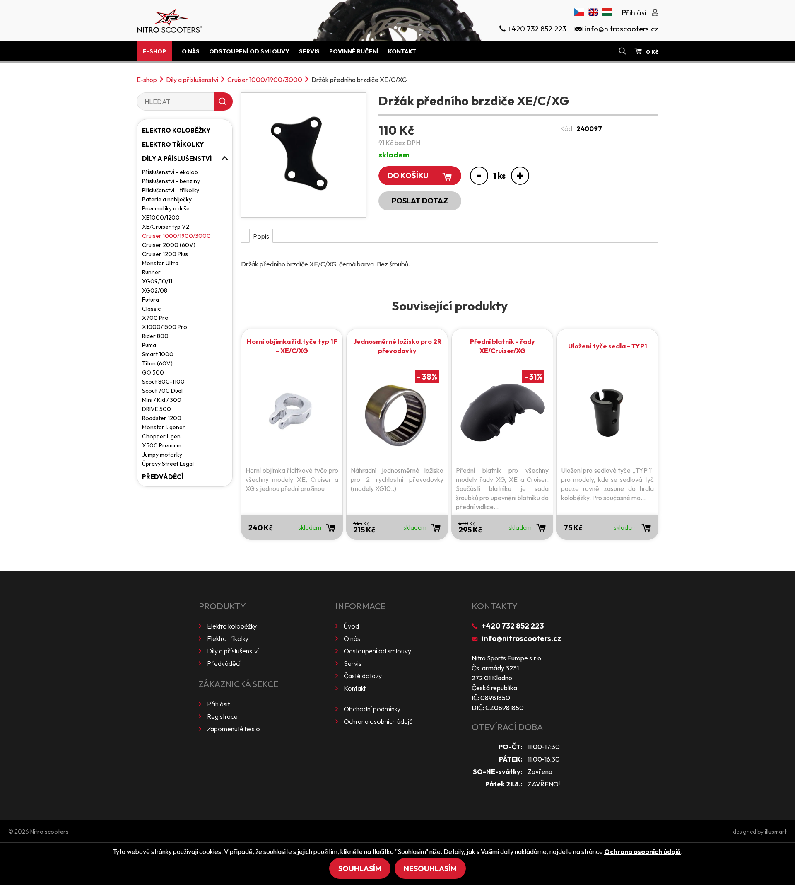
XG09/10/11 (157, 281)
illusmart (776, 831)
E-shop (154, 51)
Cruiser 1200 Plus (165, 254)
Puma (149, 345)
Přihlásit (218, 704)
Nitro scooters (49, 831)
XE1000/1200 (161, 217)
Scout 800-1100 (163, 381)
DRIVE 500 (156, 409)
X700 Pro (155, 318)
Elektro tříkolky (173, 144)
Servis (309, 51)
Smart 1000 (157, 354)
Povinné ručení (353, 51)
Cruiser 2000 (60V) (168, 245)
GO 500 (153, 372)
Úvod (351, 626)
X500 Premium (161, 445)
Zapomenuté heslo (233, 729)
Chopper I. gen (161, 436)
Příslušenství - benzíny (171, 181)
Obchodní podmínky (372, 709)
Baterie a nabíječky (167, 199)
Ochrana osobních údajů (378, 721)
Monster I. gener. (164, 427)
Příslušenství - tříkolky (170, 190)
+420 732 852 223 (513, 626)
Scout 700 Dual (162, 390)
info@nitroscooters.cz (521, 638)
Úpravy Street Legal (168, 463)
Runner (151, 272)
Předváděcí (162, 477)
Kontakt (402, 51)
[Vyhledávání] (622, 51)
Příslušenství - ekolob (170, 172)
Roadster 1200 (161, 418)
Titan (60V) (157, 363)
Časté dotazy (363, 676)
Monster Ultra (160, 263)
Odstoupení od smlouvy (249, 51)
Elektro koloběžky (176, 130)
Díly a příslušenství (192, 79)
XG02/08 (154, 290)
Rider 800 (155, 336)
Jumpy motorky (162, 454)
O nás (191, 51)
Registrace (222, 716)
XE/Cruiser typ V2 (165, 226)
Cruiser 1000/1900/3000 (264, 79)
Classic (151, 308)
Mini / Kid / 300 (161, 400)
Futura (150, 299)
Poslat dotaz (420, 201)
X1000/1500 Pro (164, 327)
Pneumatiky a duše (166, 208)
